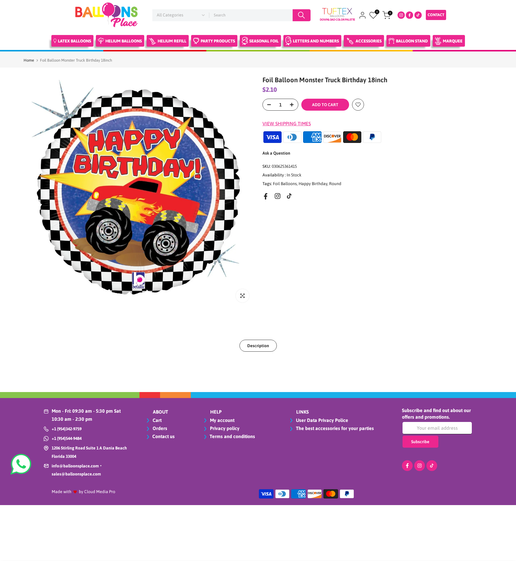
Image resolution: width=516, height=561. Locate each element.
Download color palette (337, 19)
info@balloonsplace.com (75, 466)
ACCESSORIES (369, 41)
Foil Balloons (285, 183)
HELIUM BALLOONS (123, 41)
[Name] (302, 15)
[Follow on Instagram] (277, 196)
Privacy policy (224, 428)
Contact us (163, 436)
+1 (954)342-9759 (67, 428)
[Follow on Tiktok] (289, 196)
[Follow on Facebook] (265, 196)
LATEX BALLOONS (74, 41)
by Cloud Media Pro (97, 491)
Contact (436, 15)
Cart (156, 420)
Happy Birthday (313, 183)
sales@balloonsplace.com (76, 474)
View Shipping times (286, 123)
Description (258, 345)
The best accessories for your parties (334, 428)
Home (29, 60)
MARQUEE (453, 41)
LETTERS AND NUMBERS (316, 41)
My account (221, 420)
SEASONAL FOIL (264, 41)
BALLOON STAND (412, 41)
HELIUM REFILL (172, 41)
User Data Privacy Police (321, 420)
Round (335, 183)
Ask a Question (276, 153)
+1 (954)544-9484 (67, 438)
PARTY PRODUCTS (218, 41)
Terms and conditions (232, 436)
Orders (159, 428)
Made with (61, 491)
